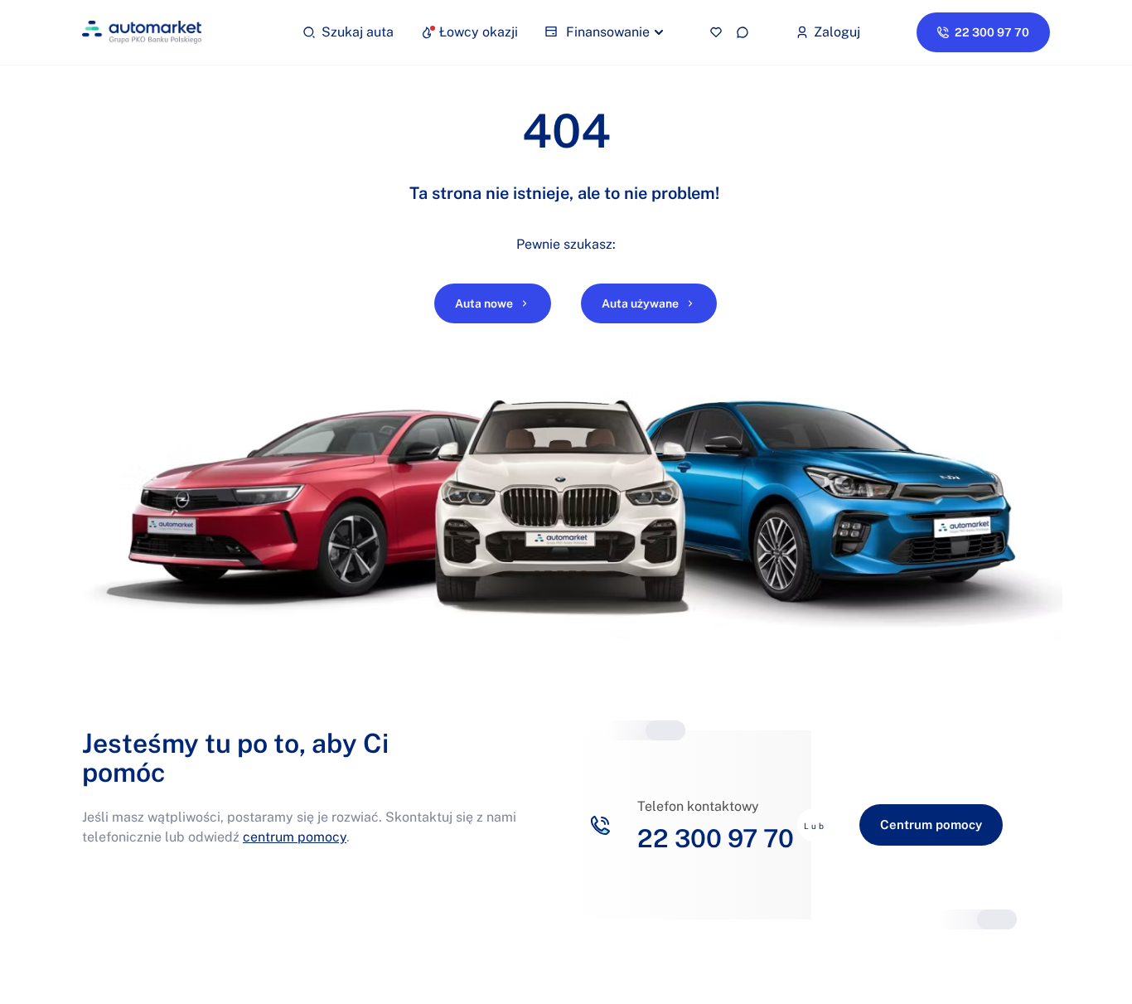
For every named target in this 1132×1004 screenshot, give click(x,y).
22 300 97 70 (715, 838)
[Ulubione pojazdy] (716, 32)
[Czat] (742, 32)
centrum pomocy (294, 837)
